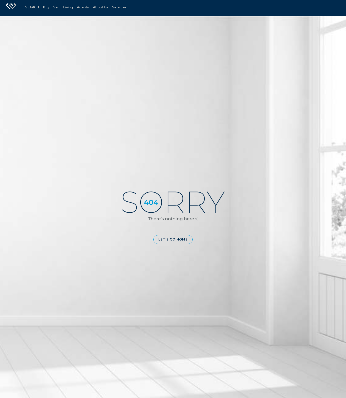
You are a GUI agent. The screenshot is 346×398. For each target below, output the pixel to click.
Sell (56, 7)
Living (68, 7)
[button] (173, 239)
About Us (100, 7)
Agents (83, 7)
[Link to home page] (11, 8)
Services (119, 7)
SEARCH (32, 7)
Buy (46, 7)
